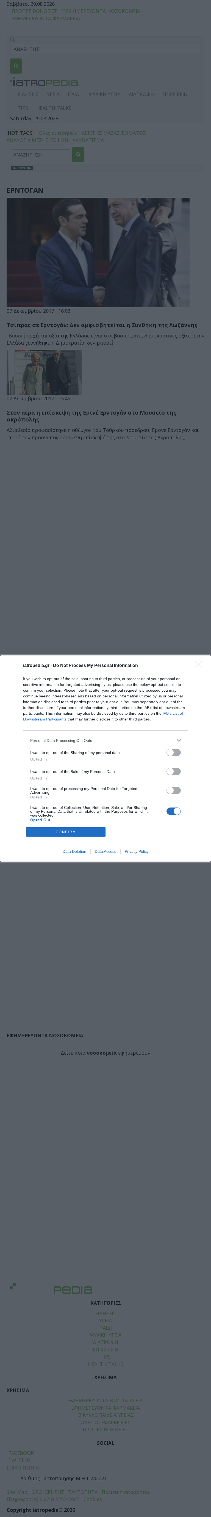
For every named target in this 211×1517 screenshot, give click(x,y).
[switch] (173, 752)
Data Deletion (74, 851)
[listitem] (105, 740)
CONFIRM (66, 832)
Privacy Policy (137, 851)
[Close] (200, 666)
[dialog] (105, 758)
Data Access (105, 851)
